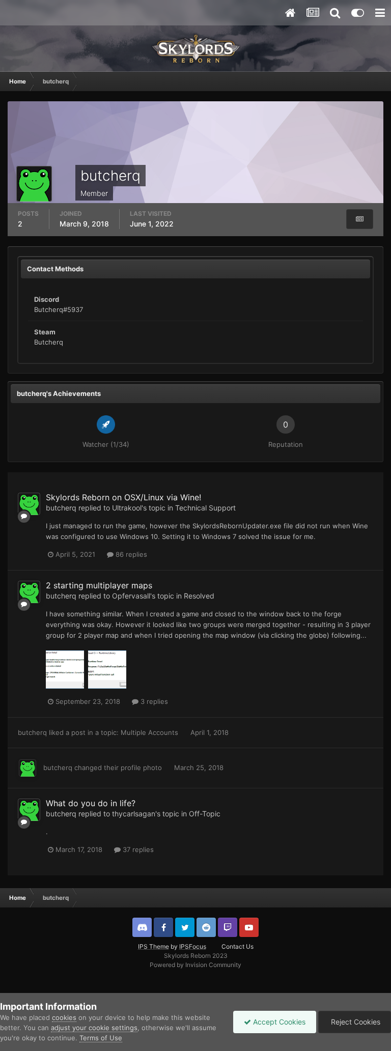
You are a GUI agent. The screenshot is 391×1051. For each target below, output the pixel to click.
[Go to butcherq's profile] (29, 504)
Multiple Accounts (150, 732)
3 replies (153, 701)
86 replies (130, 554)
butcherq (61, 507)
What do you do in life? (90, 803)
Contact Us (237, 946)
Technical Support (205, 507)
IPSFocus (192, 946)
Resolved (199, 595)
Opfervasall (131, 595)
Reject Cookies (354, 1021)
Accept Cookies (278, 1021)
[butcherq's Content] (359, 219)
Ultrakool (127, 507)
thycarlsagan (133, 813)
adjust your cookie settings (94, 1028)
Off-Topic (204, 813)
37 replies (137, 849)
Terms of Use (100, 1038)
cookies (64, 1017)
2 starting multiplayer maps (99, 585)
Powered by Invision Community (195, 965)
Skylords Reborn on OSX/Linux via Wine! (123, 497)
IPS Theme (153, 946)
